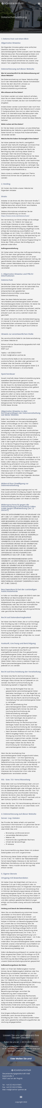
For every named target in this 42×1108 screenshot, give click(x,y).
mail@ (8, 1090)
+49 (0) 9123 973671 (13, 1085)
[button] (39, 3)
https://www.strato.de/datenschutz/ (15, 216)
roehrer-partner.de (18, 1090)
